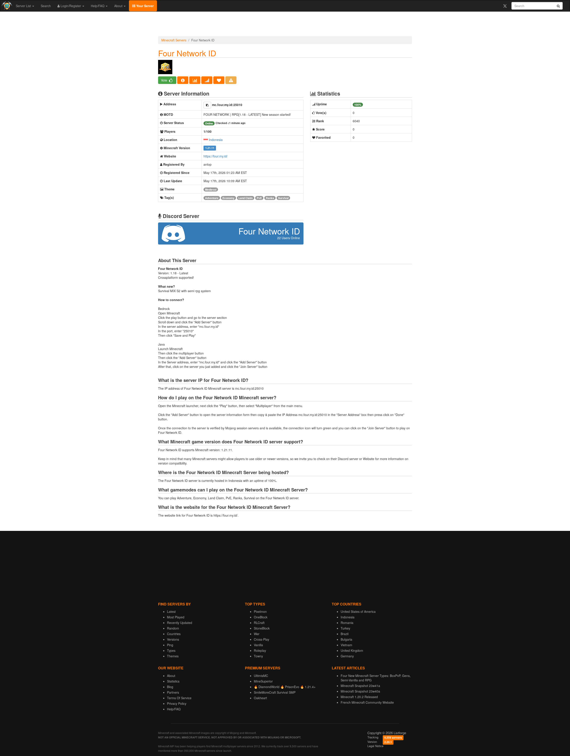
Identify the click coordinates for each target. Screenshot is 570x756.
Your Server (144, 6)
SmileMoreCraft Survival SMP (274, 692)
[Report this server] (230, 80)
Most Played (175, 617)
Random (173, 628)
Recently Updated (179, 622)
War (256, 634)
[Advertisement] (285, 25)
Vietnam (346, 645)
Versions (173, 639)
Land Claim (245, 198)
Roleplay (260, 650)
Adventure (211, 198)
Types (171, 650)
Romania (347, 622)
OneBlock (260, 617)
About (118, 6)
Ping (170, 645)
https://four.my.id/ (216, 156)
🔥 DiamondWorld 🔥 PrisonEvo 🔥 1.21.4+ (285, 687)
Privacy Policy (176, 703)
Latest (171, 611)
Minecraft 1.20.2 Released (359, 697)
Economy (228, 198)
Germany (347, 656)
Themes (173, 656)
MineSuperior (263, 681)
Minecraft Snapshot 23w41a (360, 685)
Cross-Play (261, 639)
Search (46, 6)
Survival (283, 198)
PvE (259, 198)
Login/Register (71, 6)
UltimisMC (261, 675)
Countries (174, 634)
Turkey (345, 628)
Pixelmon (260, 611)
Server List (24, 6)
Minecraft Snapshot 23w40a (360, 691)
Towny (258, 656)
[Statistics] (194, 80)
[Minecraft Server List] (6, 5)
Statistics (173, 681)
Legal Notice (375, 746)
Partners (173, 692)
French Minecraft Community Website (367, 702)
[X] (505, 5)
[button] (207, 105)
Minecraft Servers (173, 40)
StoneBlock (262, 628)
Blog (170, 687)
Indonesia (216, 139)
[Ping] (206, 80)
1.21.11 (209, 148)
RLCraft (259, 622)
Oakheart (260, 698)
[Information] (182, 80)
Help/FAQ (98, 6)
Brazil (344, 634)
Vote (164, 80)
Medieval (210, 189)
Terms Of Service (179, 698)
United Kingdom (352, 650)
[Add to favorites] (218, 80)
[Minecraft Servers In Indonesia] (206, 139)
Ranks (270, 198)
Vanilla (258, 645)
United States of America (358, 611)
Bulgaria (346, 639)
